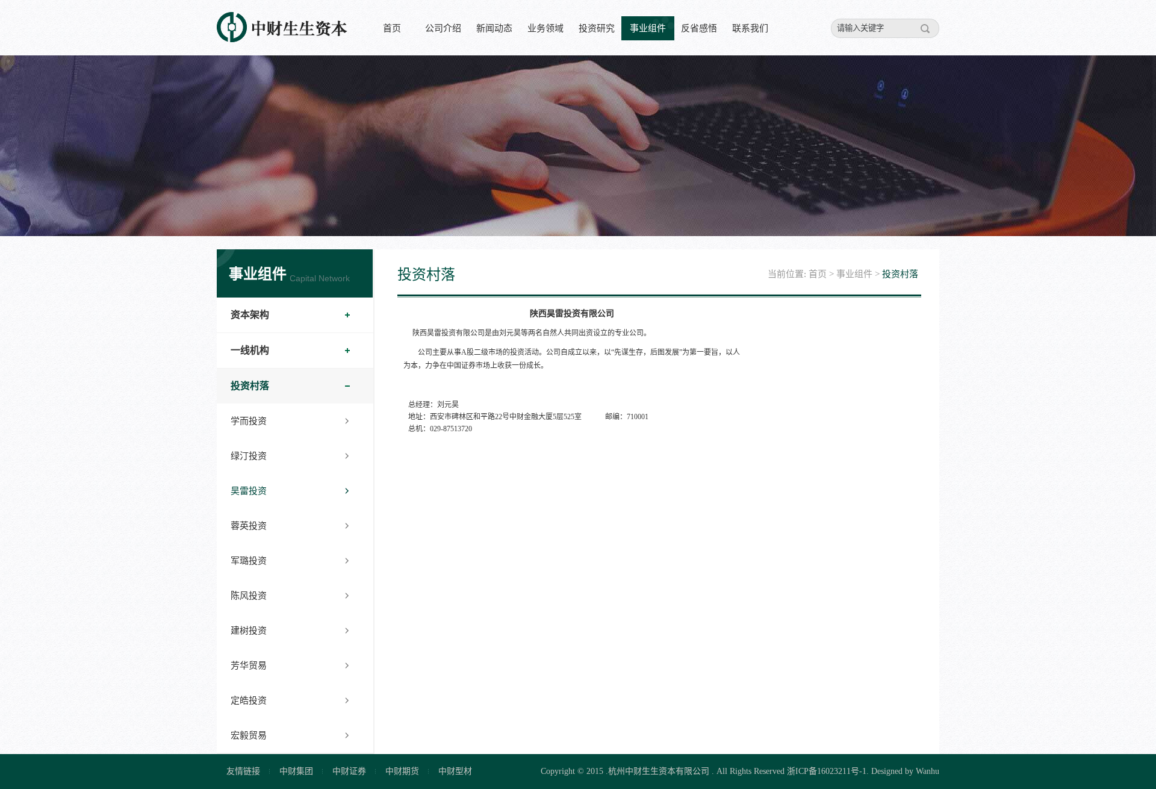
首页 (392, 28)
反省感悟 (699, 28)
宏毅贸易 (249, 735)
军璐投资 (249, 561)
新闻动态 (494, 28)
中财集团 (296, 771)
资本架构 (250, 315)
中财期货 (402, 771)
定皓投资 (249, 700)
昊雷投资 (249, 491)
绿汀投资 (249, 456)
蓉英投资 (249, 526)
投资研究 (597, 28)
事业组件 (648, 28)
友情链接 (243, 771)
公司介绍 (443, 28)
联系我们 (750, 28)
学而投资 (249, 421)
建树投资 (249, 630)
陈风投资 (249, 595)
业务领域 (545, 28)
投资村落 (250, 386)
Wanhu (927, 771)
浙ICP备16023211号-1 (826, 771)
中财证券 (349, 771)
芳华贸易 (249, 665)
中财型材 (455, 771)
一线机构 (250, 350)
